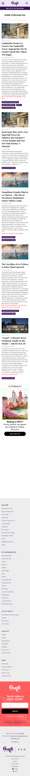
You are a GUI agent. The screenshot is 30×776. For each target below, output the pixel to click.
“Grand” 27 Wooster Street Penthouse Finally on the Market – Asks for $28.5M (14, 341)
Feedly (16, 769)
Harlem (4, 561)
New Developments (8, 105)
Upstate (4, 618)
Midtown (4, 564)
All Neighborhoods (7, 604)
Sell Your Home (6, 653)
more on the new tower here (12, 233)
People (4, 635)
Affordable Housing (7, 542)
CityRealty (21, 733)
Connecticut (5, 624)
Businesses (5, 644)
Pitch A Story (5, 670)
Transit (3, 545)
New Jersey (5, 621)
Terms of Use (8, 722)
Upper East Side (6, 558)
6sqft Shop (5, 517)
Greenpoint (5, 598)
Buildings (4, 647)
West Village (5, 570)
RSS (16, 771)
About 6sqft (5, 664)
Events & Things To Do (8, 520)
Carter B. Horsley (9, 57)
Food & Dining (6, 523)
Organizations (6, 641)
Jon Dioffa (7, 149)
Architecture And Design (10, 102)
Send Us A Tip (6, 673)
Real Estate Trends (8, 107)
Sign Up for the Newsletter (15, 8)
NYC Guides (5, 514)
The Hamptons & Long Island (10, 615)
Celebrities (5, 526)
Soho (3, 573)
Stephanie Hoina (9, 346)
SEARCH (27, 3)
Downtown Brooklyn (8, 592)
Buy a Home (5, 650)
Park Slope (5, 589)
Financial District (6, 583)
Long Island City (6, 601)
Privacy (15, 761)
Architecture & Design (8, 532)
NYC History (5, 529)
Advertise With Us (7, 667)
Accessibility (15, 766)
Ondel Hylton (8, 203)
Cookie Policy (15, 764)
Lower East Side (6, 580)
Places (4, 638)
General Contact (6, 676)
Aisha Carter (7, 270)
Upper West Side (7, 555)
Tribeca (4, 577)
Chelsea (4, 567)
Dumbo (4, 586)
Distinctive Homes (8, 378)
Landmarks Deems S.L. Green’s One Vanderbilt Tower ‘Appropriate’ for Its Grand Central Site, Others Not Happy (14, 49)
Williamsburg (5, 595)
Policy (19, 105)
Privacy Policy (18, 722)
